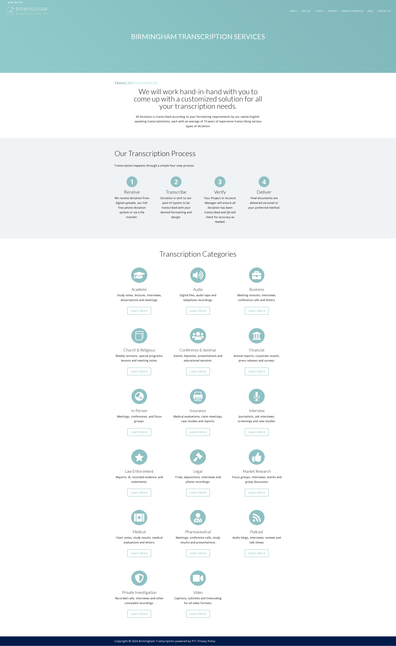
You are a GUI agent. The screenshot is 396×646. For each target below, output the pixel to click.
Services (332, 11)
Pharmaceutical (198, 531)
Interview (257, 410)
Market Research (257, 471)
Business (256, 289)
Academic (139, 289)
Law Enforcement (139, 471)
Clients (319, 11)
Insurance (198, 410)
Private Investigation (139, 592)
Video (198, 592)
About (293, 11)
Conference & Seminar (197, 350)
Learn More (139, 311)
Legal (198, 471)
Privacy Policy (206, 641)
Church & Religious (139, 350)
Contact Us (384, 11)
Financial (256, 350)
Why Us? (306, 11)
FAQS (370, 11)
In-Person (139, 410)
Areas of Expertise (352, 11)
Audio (198, 289)
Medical (139, 531)
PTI (194, 641)
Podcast (256, 531)
